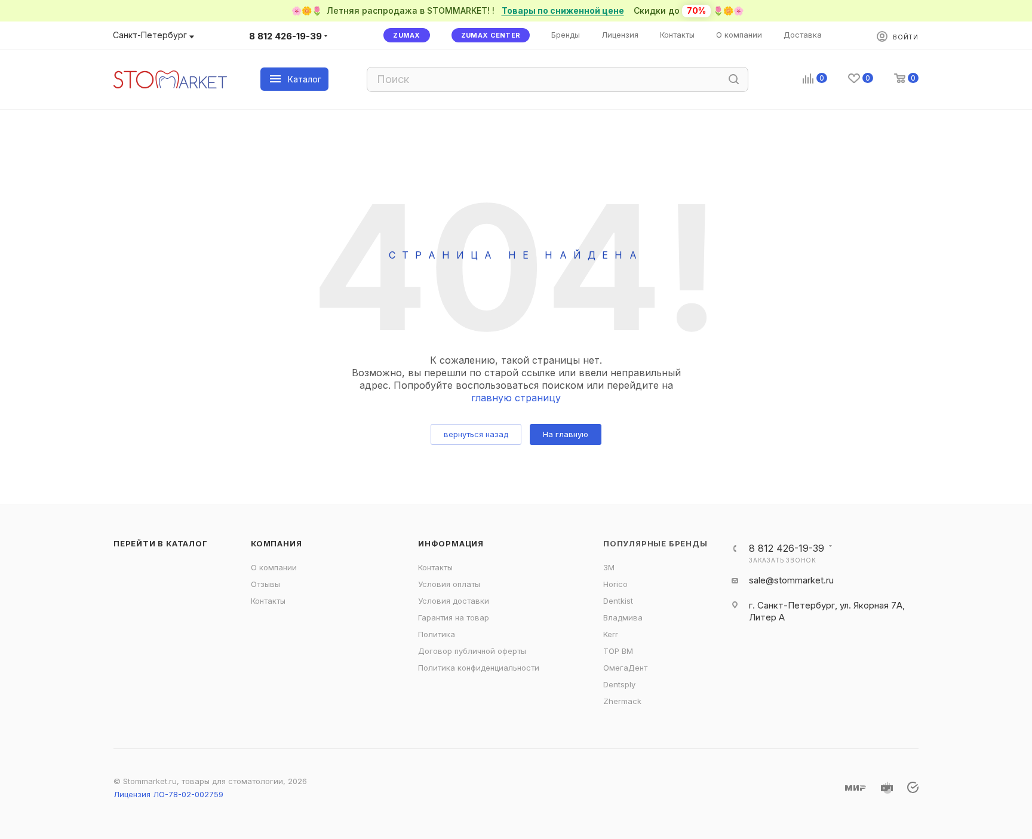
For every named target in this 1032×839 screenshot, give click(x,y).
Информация (451, 543)
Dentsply (619, 684)
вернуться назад (476, 434)
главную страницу (516, 398)
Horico (615, 584)
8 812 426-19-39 (285, 36)
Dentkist (618, 601)
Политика (436, 634)
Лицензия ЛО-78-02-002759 (168, 794)
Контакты (268, 601)
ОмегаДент (625, 667)
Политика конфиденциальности (478, 667)
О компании (274, 567)
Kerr (610, 634)
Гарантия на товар (453, 617)
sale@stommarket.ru (791, 580)
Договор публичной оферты (472, 651)
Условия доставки (453, 601)
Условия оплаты (449, 584)
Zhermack (622, 701)
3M (609, 567)
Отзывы (265, 584)
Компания (276, 543)
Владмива (623, 617)
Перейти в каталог (160, 543)
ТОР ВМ (618, 651)
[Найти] (733, 79)
